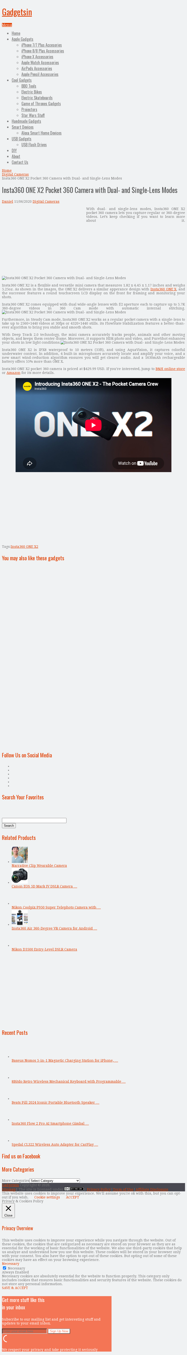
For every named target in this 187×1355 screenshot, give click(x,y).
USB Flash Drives (34, 145)
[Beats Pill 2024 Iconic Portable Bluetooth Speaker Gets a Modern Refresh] (20, 1099)
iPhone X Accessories (37, 57)
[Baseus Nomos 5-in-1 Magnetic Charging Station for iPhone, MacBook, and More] (20, 1057)
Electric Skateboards (37, 98)
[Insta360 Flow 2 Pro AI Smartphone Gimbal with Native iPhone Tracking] (20, 1120)
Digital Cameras (15, 174)
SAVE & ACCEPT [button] (15, 1288)
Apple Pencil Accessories (39, 74)
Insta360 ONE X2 (24, 547)
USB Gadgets (21, 139)
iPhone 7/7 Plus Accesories (41, 45)
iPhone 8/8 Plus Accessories (42, 51)
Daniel (7, 201)
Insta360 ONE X (163, 289)
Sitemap (9, 1189)
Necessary (16, 1268)
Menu (7, 25)
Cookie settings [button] (47, 1197)
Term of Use (123, 1189)
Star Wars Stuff (33, 115)
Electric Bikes (31, 92)
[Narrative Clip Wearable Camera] (20, 862)
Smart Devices (23, 127)
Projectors (29, 109)
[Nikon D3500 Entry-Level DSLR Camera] (20, 945)
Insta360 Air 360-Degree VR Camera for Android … (54, 928)
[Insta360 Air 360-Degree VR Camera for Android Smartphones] (20, 924)
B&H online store (170, 369)
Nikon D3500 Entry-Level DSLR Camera (44, 949)
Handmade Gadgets (26, 121)
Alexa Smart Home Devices (41, 133)
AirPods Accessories (36, 68)
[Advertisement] (43, 241)
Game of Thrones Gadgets (41, 103)
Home (16, 33)
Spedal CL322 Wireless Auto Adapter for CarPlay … (55, 1144)
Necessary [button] (10, 1264)
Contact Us (20, 162)
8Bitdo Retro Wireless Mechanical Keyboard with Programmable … (69, 1081)
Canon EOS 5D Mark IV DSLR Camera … (44, 886)
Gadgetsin (17, 11)
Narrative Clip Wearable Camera (39, 866)
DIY (14, 150)
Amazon (13, 373)
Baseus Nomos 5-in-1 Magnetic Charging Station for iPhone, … (65, 1060)
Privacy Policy (99, 1189)
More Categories (15, 1181)
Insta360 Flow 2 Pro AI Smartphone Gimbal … (50, 1123)
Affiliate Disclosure (152, 1189)
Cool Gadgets (22, 80)
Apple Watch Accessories (40, 62)
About (16, 156)
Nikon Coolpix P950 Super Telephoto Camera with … (56, 907)
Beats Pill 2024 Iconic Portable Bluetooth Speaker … (55, 1102)
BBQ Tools (28, 86)
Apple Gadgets (22, 39)
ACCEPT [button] (72, 1197)
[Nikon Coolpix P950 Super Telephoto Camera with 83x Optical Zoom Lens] (20, 903)
